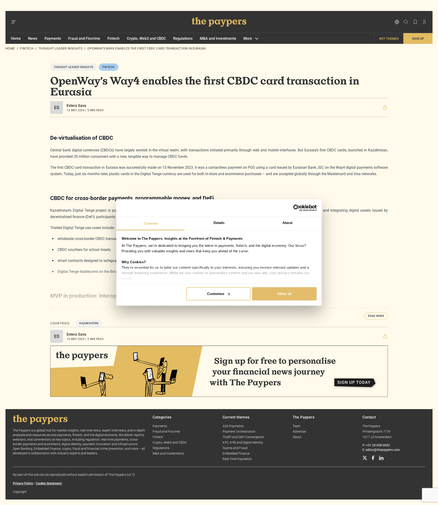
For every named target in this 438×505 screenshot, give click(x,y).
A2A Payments (233, 426)
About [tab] (287, 223)
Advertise (299, 431)
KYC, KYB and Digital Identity (243, 442)
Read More (376, 316)
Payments (52, 38)
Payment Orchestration (239, 431)
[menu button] (13, 22)
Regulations (183, 38)
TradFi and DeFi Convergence (243, 437)
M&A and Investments (218, 38)
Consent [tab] (150, 223)
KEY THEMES (389, 38)
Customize (215, 294)
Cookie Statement (49, 483)
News (32, 38)
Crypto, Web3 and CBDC (146, 38)
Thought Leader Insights (60, 48)
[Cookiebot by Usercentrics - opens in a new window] (297, 208)
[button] (385, 107)
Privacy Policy (23, 483)
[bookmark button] (415, 22)
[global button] (397, 22)
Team (296, 426)
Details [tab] (219, 223)
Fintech (113, 38)
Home (16, 38)
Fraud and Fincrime (84, 38)
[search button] (406, 22)
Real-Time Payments (237, 459)
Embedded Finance (236, 453)
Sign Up (418, 38)
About (297, 437)
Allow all (284, 294)
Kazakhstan (89, 323)
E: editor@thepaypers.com (381, 450)
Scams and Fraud (235, 448)
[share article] (385, 107)
